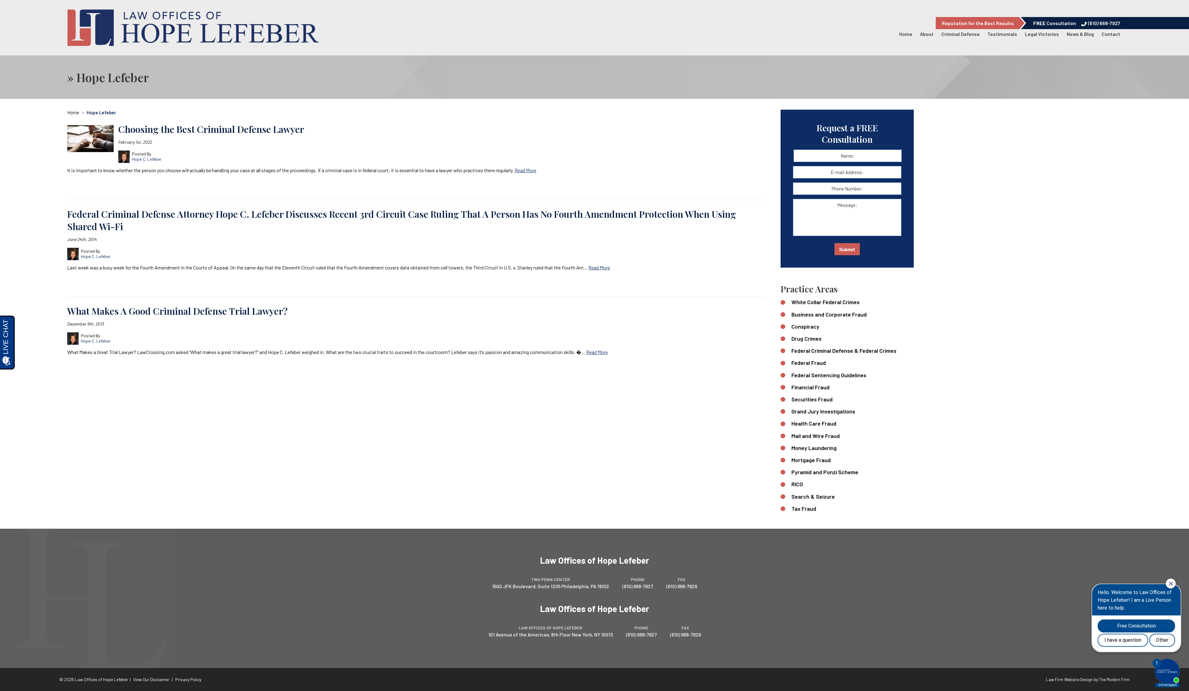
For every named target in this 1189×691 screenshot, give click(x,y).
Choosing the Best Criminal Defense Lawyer (211, 129)
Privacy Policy (188, 679)
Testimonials (1002, 34)
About (927, 34)
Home (905, 34)
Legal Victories (1042, 34)
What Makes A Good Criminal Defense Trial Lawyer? (177, 311)
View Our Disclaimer (151, 679)
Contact (1111, 34)
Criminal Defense (960, 34)
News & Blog (1080, 34)
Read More (525, 170)
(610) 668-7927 (1104, 23)
